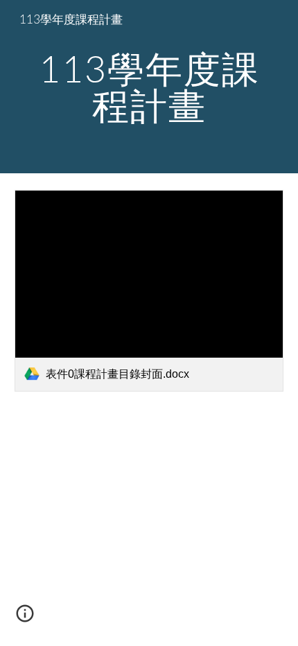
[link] (149, 291)
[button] (25, 618)
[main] (149, 87)
